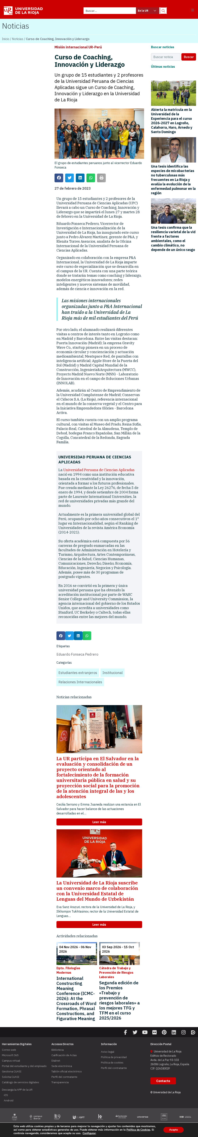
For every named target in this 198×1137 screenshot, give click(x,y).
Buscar (189, 57)
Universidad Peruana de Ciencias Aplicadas (99, 470)
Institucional (112, 672)
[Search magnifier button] (163, 10)
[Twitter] (135, 1032)
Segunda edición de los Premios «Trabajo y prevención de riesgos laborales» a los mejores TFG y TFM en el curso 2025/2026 (119, 1000)
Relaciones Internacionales (80, 682)
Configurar (89, 1133)
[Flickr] (154, 1032)
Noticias (17, 39)
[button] (192, 10)
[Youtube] (145, 1032)
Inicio (5, 39)
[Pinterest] (164, 1032)
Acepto (173, 1130)
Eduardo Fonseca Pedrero (77, 654)
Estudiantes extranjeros (77, 672)
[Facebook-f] (125, 1032)
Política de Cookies (138, 1130)
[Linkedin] (174, 1032)
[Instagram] (183, 1032)
